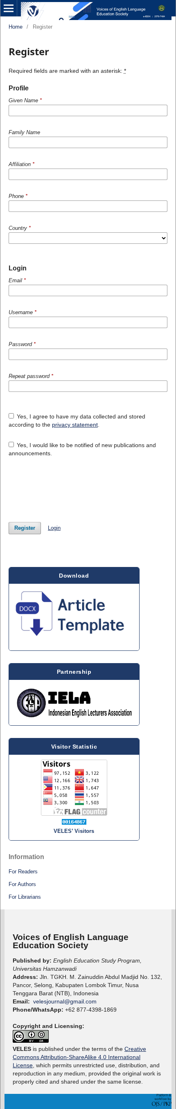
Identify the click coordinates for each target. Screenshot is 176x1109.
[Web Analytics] (74, 822)
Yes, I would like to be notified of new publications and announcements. (82, 449)
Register (24, 528)
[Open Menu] (8, 8)
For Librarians (25, 897)
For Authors (22, 884)
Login (54, 528)
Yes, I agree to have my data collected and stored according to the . (77, 420)
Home (16, 27)
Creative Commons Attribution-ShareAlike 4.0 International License (79, 1057)
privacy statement (75, 424)
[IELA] (74, 703)
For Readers (23, 871)
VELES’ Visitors (74, 831)
